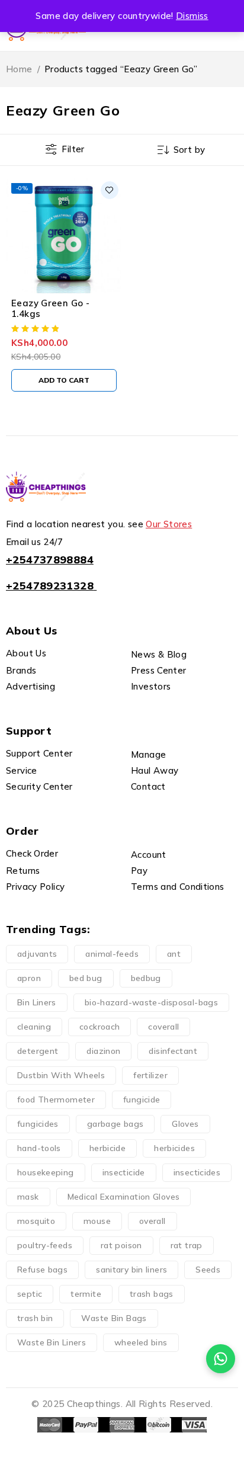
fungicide (141, 1099)
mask (28, 1196)
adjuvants (37, 953)
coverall (163, 1026)
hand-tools (39, 1148)
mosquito (36, 1221)
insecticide (123, 1172)
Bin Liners (36, 1002)
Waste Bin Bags (113, 1318)
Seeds (207, 1269)
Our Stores (169, 524)
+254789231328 (50, 585)
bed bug (85, 978)
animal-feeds (112, 953)
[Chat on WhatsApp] (220, 1358)
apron (29, 978)
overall (152, 1221)
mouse (97, 1221)
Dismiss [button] (192, 15)
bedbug (146, 978)
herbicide (107, 1148)
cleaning (34, 1026)
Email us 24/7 (34, 541)
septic (29, 1293)
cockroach (99, 1026)
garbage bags (115, 1123)
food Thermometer (56, 1099)
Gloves (185, 1123)
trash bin (35, 1318)
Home (19, 69)
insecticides (197, 1172)
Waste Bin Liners (51, 1342)
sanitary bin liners (131, 1269)
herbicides (174, 1148)
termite (85, 1293)
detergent (37, 1051)
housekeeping (45, 1172)
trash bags (152, 1293)
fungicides (38, 1123)
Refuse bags (42, 1269)
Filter (73, 149)
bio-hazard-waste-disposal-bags (151, 1002)
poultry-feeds (44, 1245)
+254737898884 (50, 559)
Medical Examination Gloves (124, 1196)
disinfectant (173, 1051)
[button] (64, 380)
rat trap (187, 1245)
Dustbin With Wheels (61, 1075)
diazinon (103, 1051)
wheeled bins (141, 1342)
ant (174, 953)
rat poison (121, 1245)
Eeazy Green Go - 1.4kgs (50, 308)
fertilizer (150, 1075)
